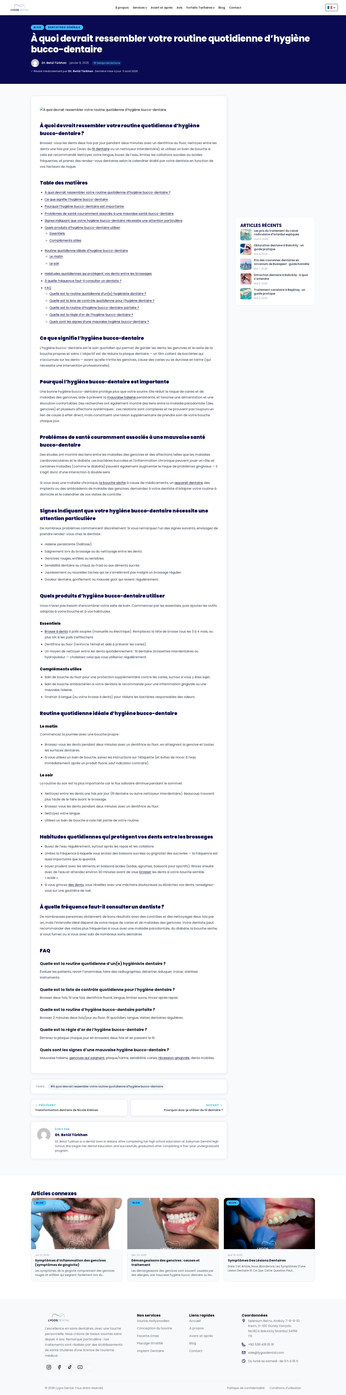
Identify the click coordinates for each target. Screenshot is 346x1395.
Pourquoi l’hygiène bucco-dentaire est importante (84, 206)
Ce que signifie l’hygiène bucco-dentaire (76, 199)
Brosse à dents (56, 631)
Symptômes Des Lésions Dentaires (257, 1260)
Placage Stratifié (150, 1343)
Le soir (54, 263)
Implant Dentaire (150, 1351)
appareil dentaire (188, 482)
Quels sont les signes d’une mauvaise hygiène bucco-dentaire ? (99, 321)
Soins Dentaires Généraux (63, 100)
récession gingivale (173, 1058)
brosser (145, 872)
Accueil (195, 1321)
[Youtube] (80, 1367)
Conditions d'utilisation (285, 1388)
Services (139, 8)
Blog (221, 8)
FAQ (48, 288)
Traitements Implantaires (156, 23)
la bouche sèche (112, 482)
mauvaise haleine (121, 397)
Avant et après (162, 8)
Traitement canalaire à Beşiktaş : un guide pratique (279, 292)
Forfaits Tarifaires (199, 8)
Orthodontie (109, 98)
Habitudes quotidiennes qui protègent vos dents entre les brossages (98, 273)
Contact (235, 8)
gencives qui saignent (87, 1058)
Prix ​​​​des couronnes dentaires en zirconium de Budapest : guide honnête (281, 262)
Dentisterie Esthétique (69, 21)
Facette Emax (148, 1336)
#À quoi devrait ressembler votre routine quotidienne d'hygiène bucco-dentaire (106, 1086)
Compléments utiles (65, 240)
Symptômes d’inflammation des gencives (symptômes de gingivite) (70, 1262)
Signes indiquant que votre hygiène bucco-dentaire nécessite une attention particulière (113, 220)
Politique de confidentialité (246, 1388)
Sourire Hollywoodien (153, 1321)
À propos (122, 8)
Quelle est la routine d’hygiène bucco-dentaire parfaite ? (94, 307)
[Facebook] (59, 1367)
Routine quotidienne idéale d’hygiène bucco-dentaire (86, 250)
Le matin (56, 256)
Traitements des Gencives (159, 100)
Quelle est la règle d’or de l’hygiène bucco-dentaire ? (91, 314)
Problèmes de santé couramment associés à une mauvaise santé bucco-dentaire (109, 213)
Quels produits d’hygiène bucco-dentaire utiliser (82, 227)
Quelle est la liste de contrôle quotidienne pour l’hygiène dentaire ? (101, 300)
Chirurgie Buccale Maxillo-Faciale (209, 23)
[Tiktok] (70, 1367)
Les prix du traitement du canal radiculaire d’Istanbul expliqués (276, 233)
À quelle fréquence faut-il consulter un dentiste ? (83, 281)
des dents (76, 885)
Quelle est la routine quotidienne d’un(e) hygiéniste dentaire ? (97, 293)
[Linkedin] (90, 1367)
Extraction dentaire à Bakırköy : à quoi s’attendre (281, 277)
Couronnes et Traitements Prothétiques (109, 25)
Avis (179, 8)
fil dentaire (101, 149)
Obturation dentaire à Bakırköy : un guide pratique (279, 247)
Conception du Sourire (154, 1328)
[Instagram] (49, 1367)
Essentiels (57, 233)
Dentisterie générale (64, 27)
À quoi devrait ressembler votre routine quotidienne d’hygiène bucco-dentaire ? (107, 192)
